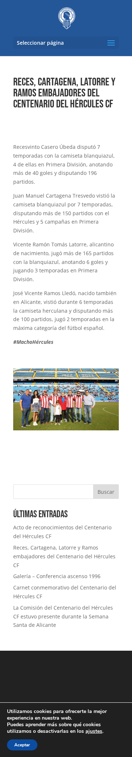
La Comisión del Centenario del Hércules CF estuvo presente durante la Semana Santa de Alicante (63, 616)
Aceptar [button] (22, 745)
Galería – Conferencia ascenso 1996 (56, 576)
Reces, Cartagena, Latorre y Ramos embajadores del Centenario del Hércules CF (64, 556)
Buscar (106, 491)
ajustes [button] (93, 731)
